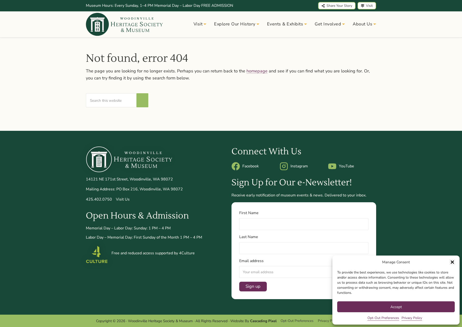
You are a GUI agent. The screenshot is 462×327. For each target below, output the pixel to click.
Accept (396, 306)
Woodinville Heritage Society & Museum (160, 321)
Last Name (248, 237)
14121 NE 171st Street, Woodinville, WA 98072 (129, 179)
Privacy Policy (412, 318)
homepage (257, 71)
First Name (249, 213)
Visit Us (123, 199)
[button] (452, 262)
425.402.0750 (99, 199)
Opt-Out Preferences (383, 318)
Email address (251, 261)
